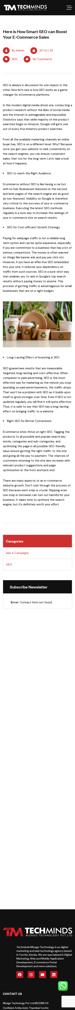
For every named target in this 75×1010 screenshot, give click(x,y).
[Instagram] (31, 974)
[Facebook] (19, 974)
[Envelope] (42, 974)
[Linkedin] (53, 974)
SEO (15, 59)
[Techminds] (25, 8)
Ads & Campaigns (17, 553)
